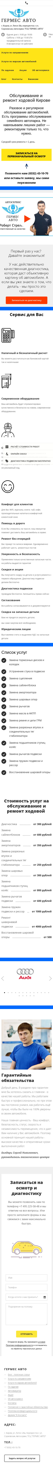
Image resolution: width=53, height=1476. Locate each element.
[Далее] (50, 978)
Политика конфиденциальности (22, 1411)
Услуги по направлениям (19, 1378)
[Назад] (2, 978)
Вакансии (33, 79)
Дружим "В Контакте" (17, 1415)
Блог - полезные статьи (19, 1374)
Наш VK (51, 35)
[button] (4, 992)
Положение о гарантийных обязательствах (28, 1407)
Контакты (17, 79)
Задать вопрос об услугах (22, 1458)
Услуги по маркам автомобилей (22, 1382)
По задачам (13, 1386)
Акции (23, 70)
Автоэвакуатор (14, 1390)
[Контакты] (26, 3)
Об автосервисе (40, 70)
